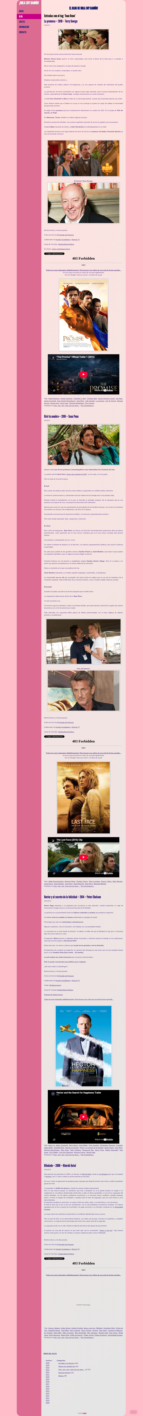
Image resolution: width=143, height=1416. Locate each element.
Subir (133, 1412)
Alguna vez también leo (66, 1366)
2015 (47, 1389)
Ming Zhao (65, 1150)
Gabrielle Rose (59, 1148)
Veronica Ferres (79, 1152)
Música (60, 1376)
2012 (47, 1396)
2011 (47, 1398)
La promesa (100, 401)
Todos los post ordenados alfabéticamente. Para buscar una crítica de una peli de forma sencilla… (83, 270)
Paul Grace (113, 1333)
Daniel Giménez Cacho (106, 398)
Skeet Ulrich (65, 1335)
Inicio (21, 11)
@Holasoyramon (55, 985)
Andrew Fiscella (77, 1328)
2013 (47, 1393)
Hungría (48, 1176)
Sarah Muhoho (79, 884)
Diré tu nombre (94, 881)
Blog (21, 16)
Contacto (22, 32)
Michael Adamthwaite (51, 1150)
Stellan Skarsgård (111, 1150)
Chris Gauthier (94, 1145)
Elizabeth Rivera (54, 1330)
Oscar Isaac (64, 403)
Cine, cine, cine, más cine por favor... (67, 406)
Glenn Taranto (86, 1330)
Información (24, 27)
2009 (47, 1403)
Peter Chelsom (75, 1150)
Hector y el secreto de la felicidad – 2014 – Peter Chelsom (72, 897)
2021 (47, 1374)
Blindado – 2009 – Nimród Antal (60, 1165)
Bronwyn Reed (70, 881)
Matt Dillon (58, 1333)
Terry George (89, 403)
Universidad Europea (115, 1335)
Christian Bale (92, 398)
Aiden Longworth (62, 1145)
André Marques (54, 398)
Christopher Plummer (107, 1145)
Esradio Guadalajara (63, 239)
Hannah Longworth (72, 1148)
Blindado (99, 1328)
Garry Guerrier (75, 1330)
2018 (47, 1382)
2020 (47, 1377)
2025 (47, 1365)
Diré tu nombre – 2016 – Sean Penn (61, 416)
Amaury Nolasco (54, 1328)
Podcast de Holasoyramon (53, 995)
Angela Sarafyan (67, 398)
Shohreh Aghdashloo (76, 403)
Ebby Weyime (118, 881)
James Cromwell (50, 401)
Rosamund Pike (88, 1150)
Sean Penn (89, 884)
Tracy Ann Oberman (66, 1152)
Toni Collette (53, 1152)
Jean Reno (80, 401)
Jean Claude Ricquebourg (66, 401)
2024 (47, 1367)
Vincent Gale (90, 1152)
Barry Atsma (73, 1145)
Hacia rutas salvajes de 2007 (76, 474)
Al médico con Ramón (66, 1363)
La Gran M (84, 1413)
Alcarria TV (76, 239)
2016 (47, 1386)
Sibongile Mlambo (100, 884)
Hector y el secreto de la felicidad (91, 1148)
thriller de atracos (76, 1335)
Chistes (22, 21)
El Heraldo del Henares (65, 235)
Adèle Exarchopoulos (56, 881)
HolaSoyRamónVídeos (66, 244)
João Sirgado (90, 401)
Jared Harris (48, 884)
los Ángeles (103, 1174)
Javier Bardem (59, 884)
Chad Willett (83, 1145)
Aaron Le (51, 1145)
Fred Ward (65, 1330)
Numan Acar (54, 403)
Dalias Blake (48, 1148)
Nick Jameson (92, 1333)
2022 (47, 1372)
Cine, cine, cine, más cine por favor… (71, 1369)
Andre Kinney (65, 1328)
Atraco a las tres (106, 1230)
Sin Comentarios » (87, 406)
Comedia (119, 1145)
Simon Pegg (99, 1150)
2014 (47, 1391)
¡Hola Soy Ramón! (29, 3)
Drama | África (106, 881)
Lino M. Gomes (110, 401)
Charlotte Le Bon (80, 398)
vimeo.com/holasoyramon (61, 249)
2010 (47, 1400)
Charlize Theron (82, 881)
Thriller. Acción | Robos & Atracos (95, 1335)
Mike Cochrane (68, 1333)
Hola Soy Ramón (64, 1373)
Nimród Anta (86, 1174)
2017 (47, 1384)
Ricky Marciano (54, 1335)
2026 (47, 1363)
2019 (47, 1379)
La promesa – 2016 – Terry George (60, 21)
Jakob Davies (109, 1148)
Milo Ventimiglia (80, 1333)
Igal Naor (119, 398)
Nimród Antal (103, 1333)
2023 (47, 1370)
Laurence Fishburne (115, 1330)
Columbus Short (109, 1328)
